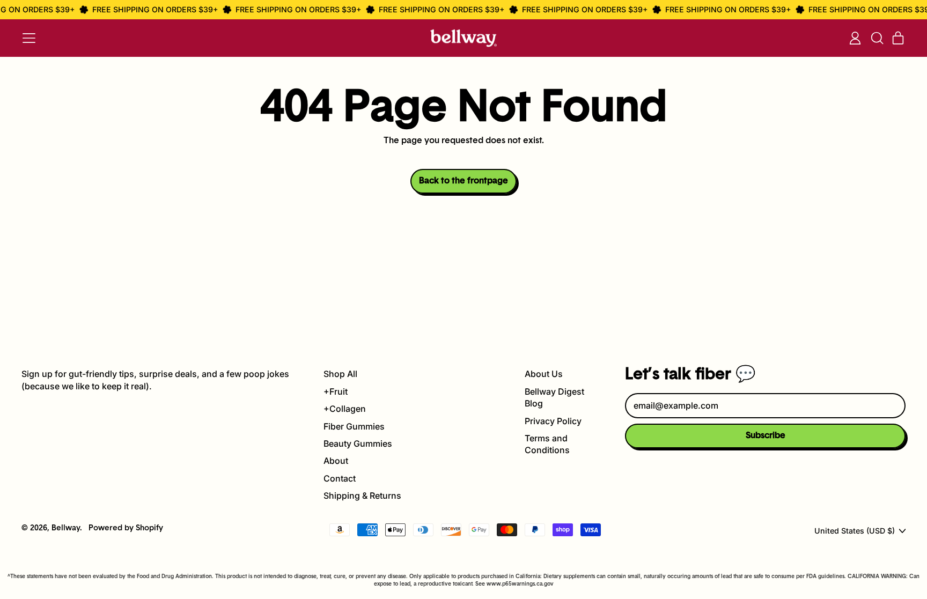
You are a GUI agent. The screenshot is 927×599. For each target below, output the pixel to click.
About (335, 460)
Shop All (340, 373)
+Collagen (344, 408)
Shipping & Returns (362, 495)
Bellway (66, 528)
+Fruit (335, 391)
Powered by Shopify (126, 528)
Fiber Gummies (354, 426)
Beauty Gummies (357, 443)
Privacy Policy (553, 421)
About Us (544, 373)
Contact (339, 478)
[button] (876, 38)
